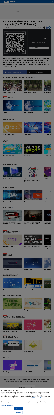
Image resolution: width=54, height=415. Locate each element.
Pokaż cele (18, 412)
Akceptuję (18, 408)
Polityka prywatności (36, 397)
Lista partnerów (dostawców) (7, 405)
